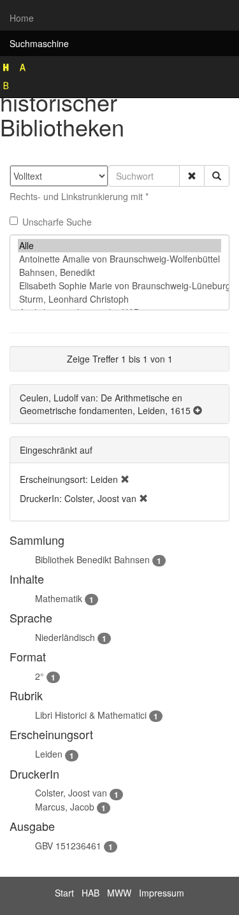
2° (39, 676)
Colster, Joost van (71, 792)
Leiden (48, 753)
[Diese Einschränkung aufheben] (124, 479)
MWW (119, 892)
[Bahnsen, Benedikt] (119, 272)
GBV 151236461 (68, 845)
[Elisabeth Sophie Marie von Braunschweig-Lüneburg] (119, 285)
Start (64, 892)
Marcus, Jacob (64, 806)
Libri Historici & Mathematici (91, 715)
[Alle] (119, 245)
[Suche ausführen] (216, 176)
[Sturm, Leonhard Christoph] (119, 299)
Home (22, 17)
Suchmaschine (39, 43)
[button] (192, 176)
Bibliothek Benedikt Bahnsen (92, 559)
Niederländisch (65, 637)
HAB (90, 892)
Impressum (161, 892)
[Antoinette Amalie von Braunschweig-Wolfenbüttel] (119, 259)
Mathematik (58, 598)
